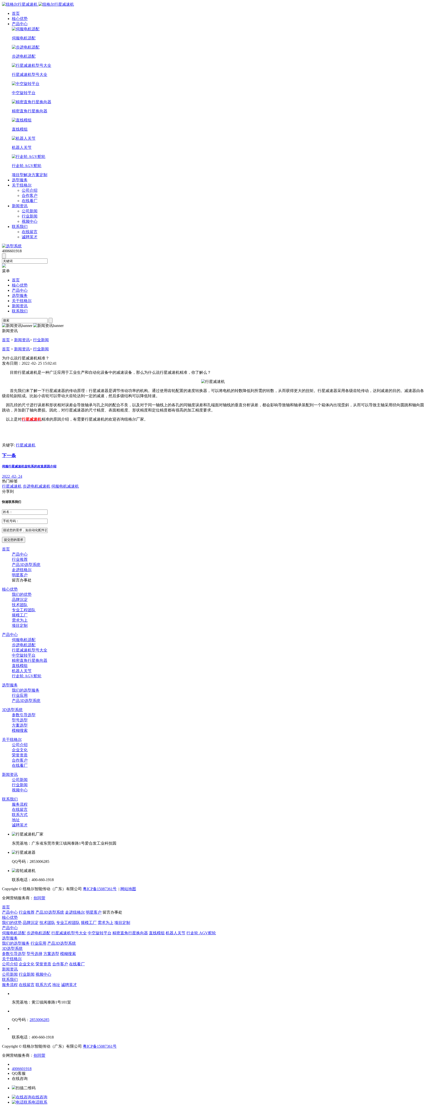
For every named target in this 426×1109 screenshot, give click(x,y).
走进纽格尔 (22, 570)
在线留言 (29, 232)
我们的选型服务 (25, 690)
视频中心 (29, 221)
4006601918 (22, 1069)
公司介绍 (29, 190)
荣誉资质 (20, 755)
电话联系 (39, 1102)
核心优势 (20, 19)
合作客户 (29, 195)
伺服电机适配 (24, 640)
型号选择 (34, 954)
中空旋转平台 (24, 655)
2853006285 (39, 1020)
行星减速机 (26, 445)
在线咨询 (39, 1097)
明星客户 (20, 575)
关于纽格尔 (22, 185)
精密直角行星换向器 (29, 660)
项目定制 (20, 625)
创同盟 (39, 898)
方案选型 (20, 725)
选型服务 (20, 180)
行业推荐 (20, 559)
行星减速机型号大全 (29, 650)
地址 (16, 820)
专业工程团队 (24, 610)
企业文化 (20, 750)
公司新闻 (29, 211)
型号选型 (20, 720)
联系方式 (20, 815)
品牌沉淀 (20, 599)
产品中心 (20, 24)
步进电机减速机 (36, 486)
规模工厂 (20, 615)
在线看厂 (29, 201)
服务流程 (20, 804)
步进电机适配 (24, 645)
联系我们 (20, 226)
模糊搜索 (20, 730)
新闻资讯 (20, 206)
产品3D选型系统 (26, 565)
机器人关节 (22, 671)
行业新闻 (29, 216)
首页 (16, 13)
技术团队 (20, 605)
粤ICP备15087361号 (100, 889)
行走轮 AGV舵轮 (26, 676)
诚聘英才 (29, 237)
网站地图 (128, 889)
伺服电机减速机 (65, 486)
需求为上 (20, 620)
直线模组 (20, 666)
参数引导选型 (24, 715)
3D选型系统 (12, 710)
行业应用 (20, 695)
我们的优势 (22, 594)
